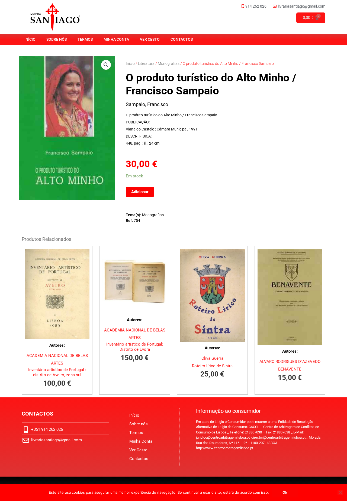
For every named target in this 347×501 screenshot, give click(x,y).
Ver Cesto (150, 39)
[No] (340, 492)
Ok (284, 492)
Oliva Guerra (212, 358)
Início (30, 39)
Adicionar (140, 191)
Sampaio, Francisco (147, 104)
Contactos (182, 39)
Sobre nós (56, 39)
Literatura (146, 63)
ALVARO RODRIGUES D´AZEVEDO (289, 361)
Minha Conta (116, 39)
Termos (85, 39)
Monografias (168, 63)
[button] (106, 65)
